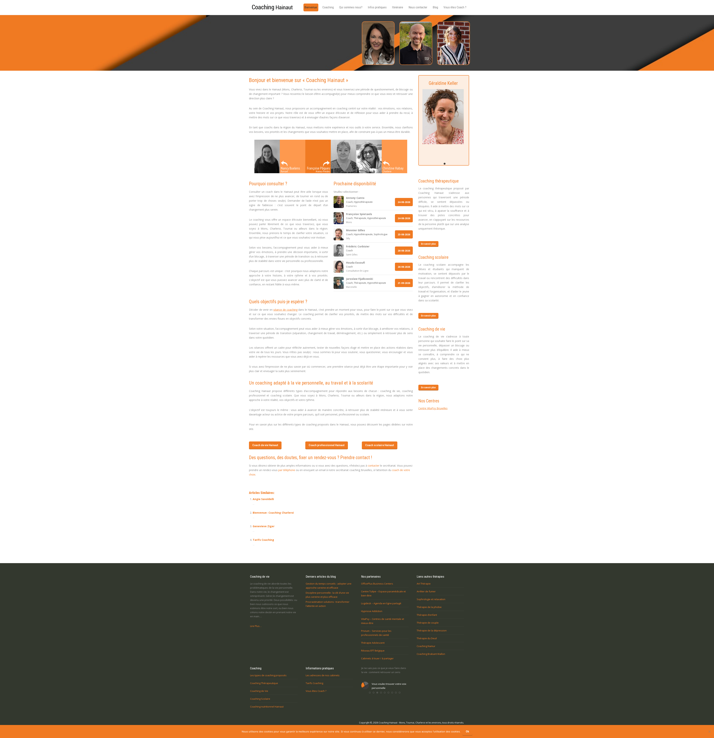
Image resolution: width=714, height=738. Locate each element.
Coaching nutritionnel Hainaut (267, 706)
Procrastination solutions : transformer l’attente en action (327, 604)
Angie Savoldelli (263, 499)
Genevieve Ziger (263, 526)
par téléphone (286, 470)
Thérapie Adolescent (373, 642)
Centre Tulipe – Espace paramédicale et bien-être (383, 593)
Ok (467, 731)
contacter (373, 465)
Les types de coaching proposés (268, 675)
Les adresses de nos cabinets (323, 675)
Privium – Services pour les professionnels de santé (376, 633)
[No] (709, 731)
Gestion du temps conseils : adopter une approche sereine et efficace (328, 585)
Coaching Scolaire (260, 698)
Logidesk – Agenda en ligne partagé (381, 603)
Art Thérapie (424, 583)
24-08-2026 (404, 202)
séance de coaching (285, 309)
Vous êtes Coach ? (316, 691)
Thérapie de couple (428, 622)
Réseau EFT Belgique (373, 650)
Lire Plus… (256, 626)
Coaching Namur (426, 646)
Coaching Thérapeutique (264, 683)
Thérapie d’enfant (427, 615)
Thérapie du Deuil (427, 638)
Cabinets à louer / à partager (377, 658)
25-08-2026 (404, 234)
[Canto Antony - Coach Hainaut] (415, 43)
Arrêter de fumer (426, 591)
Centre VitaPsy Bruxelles (433, 408)
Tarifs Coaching (263, 540)
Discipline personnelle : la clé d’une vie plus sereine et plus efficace (327, 594)
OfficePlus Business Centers (377, 583)
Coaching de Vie (259, 691)
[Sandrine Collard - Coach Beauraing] (378, 43)
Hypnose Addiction (371, 611)
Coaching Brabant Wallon (431, 654)
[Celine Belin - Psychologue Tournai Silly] (453, 43)
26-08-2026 (404, 250)
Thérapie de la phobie (429, 607)
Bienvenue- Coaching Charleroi (273, 512)
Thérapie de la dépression (432, 630)
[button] (370, 697)
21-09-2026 (404, 283)
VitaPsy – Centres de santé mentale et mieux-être (382, 621)
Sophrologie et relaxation (431, 599)
